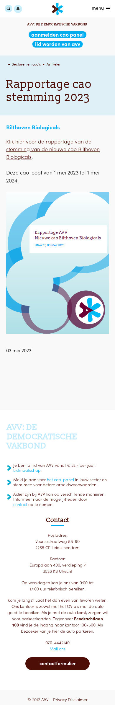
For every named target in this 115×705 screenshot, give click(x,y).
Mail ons (57, 649)
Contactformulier (58, 663)
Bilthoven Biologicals (33, 127)
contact (20, 504)
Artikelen (54, 64)
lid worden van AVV (57, 44)
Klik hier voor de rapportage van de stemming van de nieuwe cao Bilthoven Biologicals (53, 149)
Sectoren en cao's (26, 64)
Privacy (60, 699)
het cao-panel (60, 479)
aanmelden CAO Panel (57, 34)
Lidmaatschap (27, 470)
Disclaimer (78, 699)
